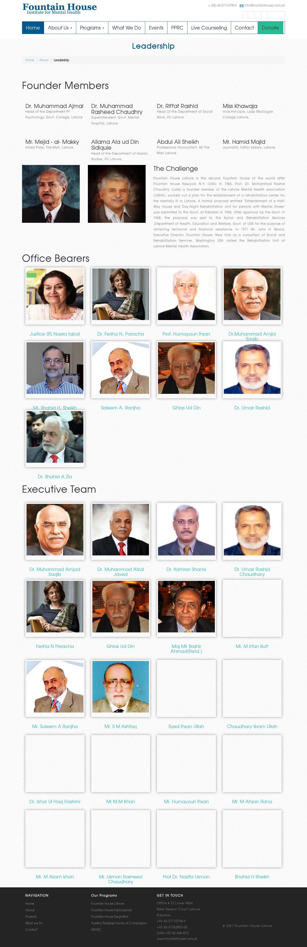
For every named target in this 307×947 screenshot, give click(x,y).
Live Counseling (209, 27)
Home (35, 27)
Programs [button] (91, 27)
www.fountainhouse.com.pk (177, 938)
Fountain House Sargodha (109, 916)
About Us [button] (59, 27)
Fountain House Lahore (107, 903)
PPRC (177, 27)
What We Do (126, 27)
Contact (244, 27)
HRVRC (96, 929)
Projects (30, 916)
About (43, 60)
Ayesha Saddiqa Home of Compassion (119, 923)
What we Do (34, 923)
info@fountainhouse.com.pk (265, 5)
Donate (270, 27)
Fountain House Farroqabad (111, 910)
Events (156, 27)
